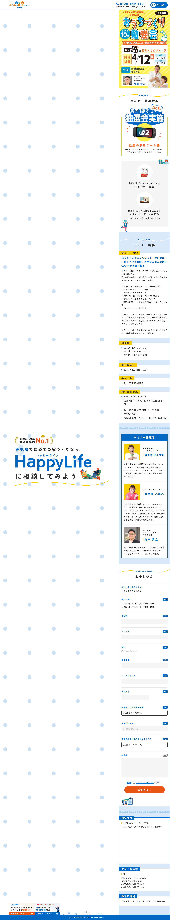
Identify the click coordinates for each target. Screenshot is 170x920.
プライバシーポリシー (145, 783)
